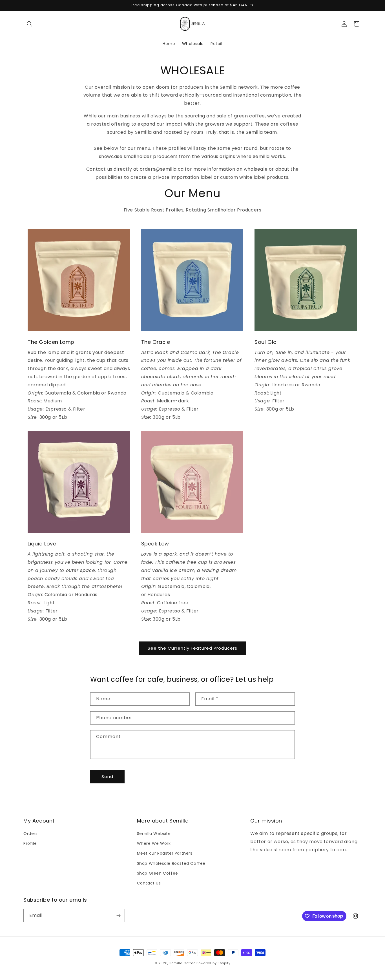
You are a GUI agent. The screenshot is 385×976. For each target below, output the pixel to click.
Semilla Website (154, 833)
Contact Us (149, 883)
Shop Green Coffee (157, 873)
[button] (29, 24)
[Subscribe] (118, 915)
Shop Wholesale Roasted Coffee (171, 863)
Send (107, 776)
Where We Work (154, 843)
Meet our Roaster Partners (165, 853)
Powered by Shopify (213, 963)
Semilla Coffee (182, 963)
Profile (30, 843)
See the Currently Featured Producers (192, 648)
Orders (30, 833)
